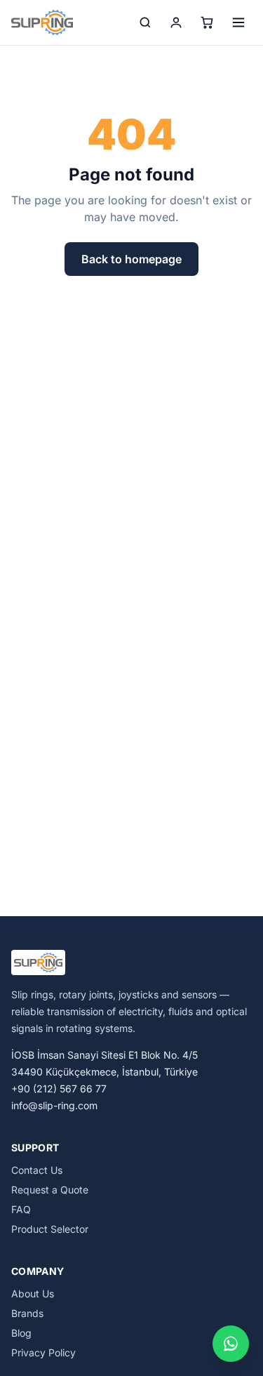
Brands (27, 1313)
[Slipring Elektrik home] (42, 22)
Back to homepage (131, 259)
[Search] (145, 22)
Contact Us (36, 1170)
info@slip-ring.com (54, 1105)
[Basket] (207, 22)
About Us (32, 1293)
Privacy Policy (43, 1352)
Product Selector (49, 1229)
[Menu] (238, 22)
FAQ (21, 1209)
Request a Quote (49, 1190)
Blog (21, 1333)
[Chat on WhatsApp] (231, 1343)
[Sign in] (176, 22)
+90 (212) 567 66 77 (59, 1088)
